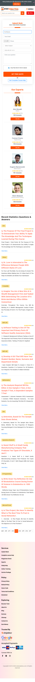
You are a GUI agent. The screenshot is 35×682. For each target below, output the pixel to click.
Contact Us (4, 621)
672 (13, 531)
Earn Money (4, 624)
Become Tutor (5, 604)
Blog (2, 610)
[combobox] (6, 41)
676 (27, 531)
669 (2, 531)
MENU (30, 9)
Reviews (3, 614)
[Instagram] (10, 656)
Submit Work (5, 552)
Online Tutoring (5, 569)
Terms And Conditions (7, 591)
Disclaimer (4, 595)
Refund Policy (5, 584)
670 (6, 531)
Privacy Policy (5, 581)
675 (23, 531)
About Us (4, 607)
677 (30, 531)
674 (20, 531)
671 (9, 531)
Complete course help (7, 555)
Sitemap (3, 617)
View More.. (4, 251)
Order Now (17, 4)
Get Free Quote (17, 74)
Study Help (4, 565)
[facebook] (2, 656)
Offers (31, 13)
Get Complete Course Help (17, 80)
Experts (3, 562)
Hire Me (17, 119)
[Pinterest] (6, 656)
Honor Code (4, 588)
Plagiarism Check (6, 558)
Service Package (6, 572)
